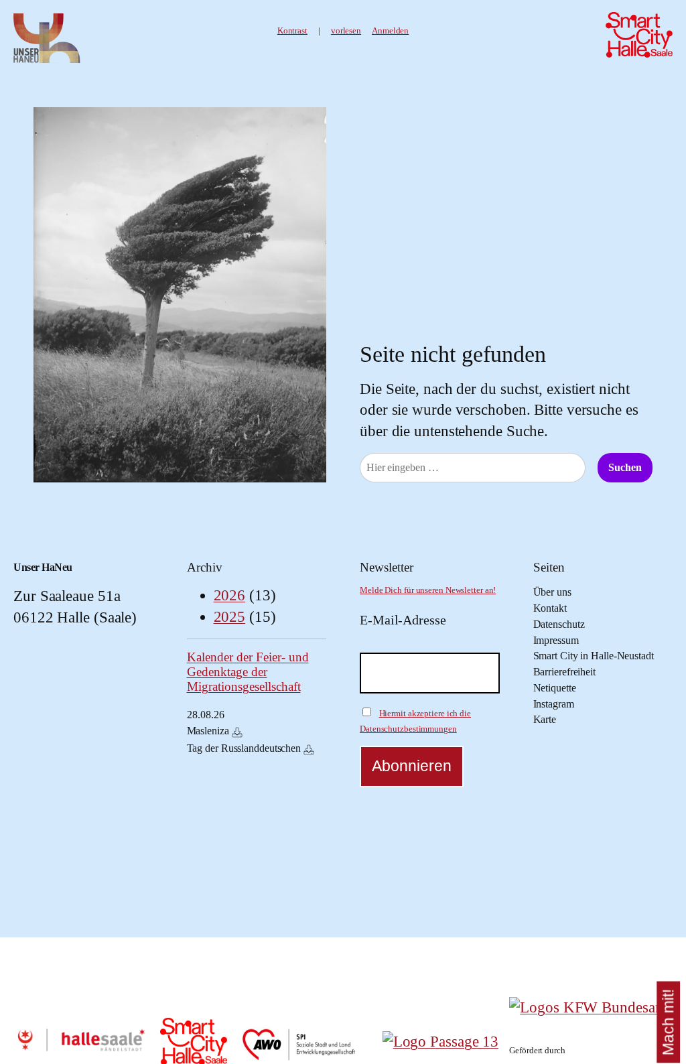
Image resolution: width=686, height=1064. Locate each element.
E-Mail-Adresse (403, 619)
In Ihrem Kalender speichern (237, 732)
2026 (230, 595)
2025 (230, 616)
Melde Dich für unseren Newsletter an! (428, 590)
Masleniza (208, 730)
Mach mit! (668, 1022)
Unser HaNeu (42, 567)
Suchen (624, 468)
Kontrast (292, 31)
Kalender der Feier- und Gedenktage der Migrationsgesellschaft (248, 671)
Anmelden (390, 31)
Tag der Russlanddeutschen (244, 748)
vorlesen (346, 31)
